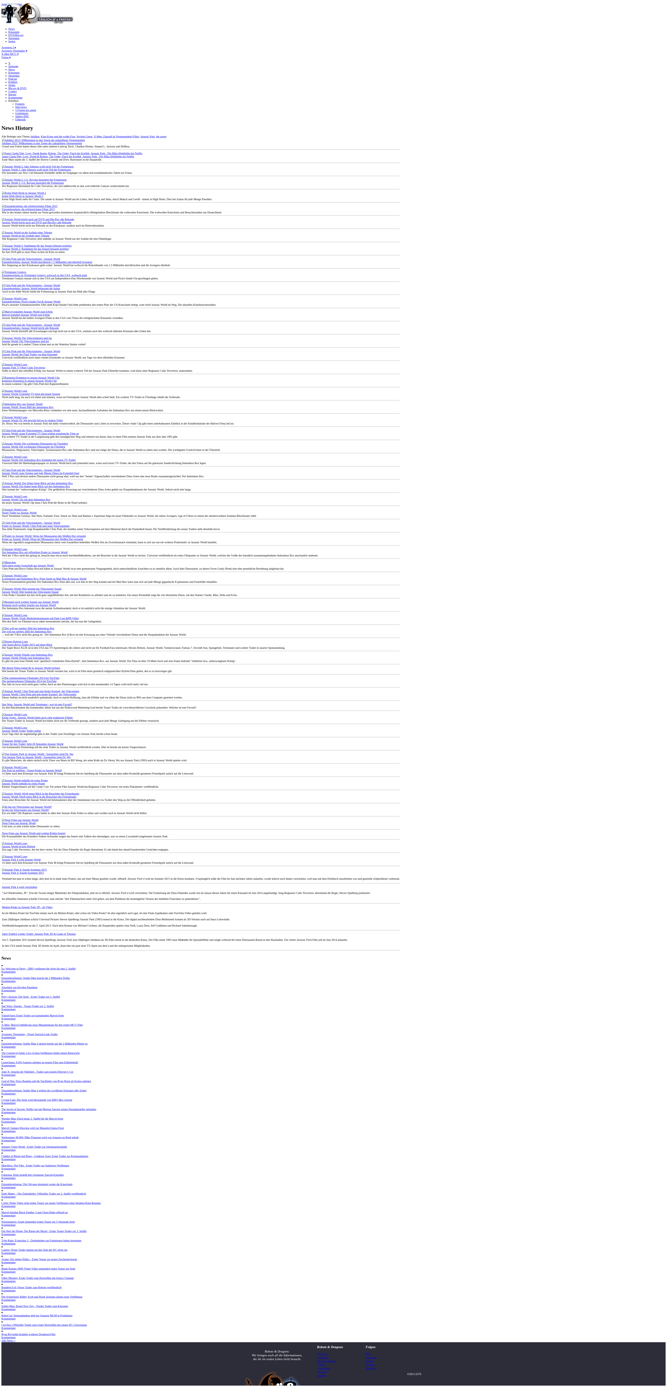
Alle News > (8, 1340)
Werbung (322, 1372)
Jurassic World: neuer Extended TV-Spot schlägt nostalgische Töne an (40, 433)
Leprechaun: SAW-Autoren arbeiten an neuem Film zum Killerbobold (39, 1062)
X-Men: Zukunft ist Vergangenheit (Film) (116, 136)
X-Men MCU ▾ (10, 54)
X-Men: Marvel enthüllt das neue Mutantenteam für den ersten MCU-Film (42, 1024)
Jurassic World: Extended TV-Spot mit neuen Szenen (31, 394)
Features (19, 103)
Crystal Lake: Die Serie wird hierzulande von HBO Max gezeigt (36, 1099)
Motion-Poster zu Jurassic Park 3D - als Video (27, 907)
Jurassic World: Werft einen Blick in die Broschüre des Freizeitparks (39, 796)
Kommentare (15, 97)
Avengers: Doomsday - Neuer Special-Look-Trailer (29, 1034)
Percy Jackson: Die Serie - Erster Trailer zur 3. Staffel (30, 996)
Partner (321, 1364)
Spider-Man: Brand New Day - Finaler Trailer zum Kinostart (34, 1306)
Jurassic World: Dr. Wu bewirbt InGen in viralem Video (32, 420)
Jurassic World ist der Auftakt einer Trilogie (25, 235)
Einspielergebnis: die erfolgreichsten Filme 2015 (28, 209)
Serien (11, 41)
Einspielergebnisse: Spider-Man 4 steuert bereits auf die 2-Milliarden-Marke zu (44, 1043)
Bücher (12, 94)
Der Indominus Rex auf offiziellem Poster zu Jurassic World (35, 552)
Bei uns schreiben (326, 1361)
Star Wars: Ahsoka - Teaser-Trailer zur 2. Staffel (27, 1006)
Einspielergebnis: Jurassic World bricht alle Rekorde (30, 328)
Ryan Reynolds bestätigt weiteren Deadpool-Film (28, 1334)
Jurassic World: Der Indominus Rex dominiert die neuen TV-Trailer (39, 460)
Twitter (369, 1361)
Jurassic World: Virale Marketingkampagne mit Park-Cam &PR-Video (40, 618)
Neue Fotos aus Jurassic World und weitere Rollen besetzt (33, 833)
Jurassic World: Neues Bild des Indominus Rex (27, 407)
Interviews (21, 107)
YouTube (370, 1368)
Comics (12, 91)
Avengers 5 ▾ (8, 47)
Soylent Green (84, 136)
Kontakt (321, 1375)
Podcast (12, 78)
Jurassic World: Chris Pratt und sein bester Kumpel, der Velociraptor (39, 694)
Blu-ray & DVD (17, 88)
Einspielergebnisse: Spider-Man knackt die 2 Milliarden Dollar (35, 978)
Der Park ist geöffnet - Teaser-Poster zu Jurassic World (32, 770)
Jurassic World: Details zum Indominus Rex (26, 657)
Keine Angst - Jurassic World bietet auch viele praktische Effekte (37, 717)
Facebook (371, 1357)
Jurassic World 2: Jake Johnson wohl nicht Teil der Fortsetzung (36, 169)
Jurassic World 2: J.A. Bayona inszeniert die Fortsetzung (33, 182)
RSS (368, 1353)
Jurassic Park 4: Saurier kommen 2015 (23, 872)
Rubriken (13, 100)
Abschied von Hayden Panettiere (19, 987)
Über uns (322, 1353)
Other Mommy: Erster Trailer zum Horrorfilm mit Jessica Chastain (37, 1278)
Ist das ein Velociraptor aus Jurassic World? (25, 810)
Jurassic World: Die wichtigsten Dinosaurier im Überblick (33, 446)
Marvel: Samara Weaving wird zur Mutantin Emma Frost (32, 1128)
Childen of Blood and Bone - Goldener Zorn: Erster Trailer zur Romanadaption (44, 1156)
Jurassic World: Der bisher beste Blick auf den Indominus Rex (36, 486)
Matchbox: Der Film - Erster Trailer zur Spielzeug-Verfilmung (35, 1165)
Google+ (371, 1364)
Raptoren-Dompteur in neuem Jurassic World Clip (29, 380)
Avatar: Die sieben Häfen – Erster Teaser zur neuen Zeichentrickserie (39, 1259)
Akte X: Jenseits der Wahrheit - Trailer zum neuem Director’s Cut (37, 1071)
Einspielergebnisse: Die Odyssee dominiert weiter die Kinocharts (36, 1184)
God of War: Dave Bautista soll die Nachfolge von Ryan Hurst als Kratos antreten (46, 1081)
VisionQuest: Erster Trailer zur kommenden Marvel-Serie (32, 1015)
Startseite (13, 66)
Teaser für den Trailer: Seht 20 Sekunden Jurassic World (32, 744)
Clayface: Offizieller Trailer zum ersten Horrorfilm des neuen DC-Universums (44, 1324)
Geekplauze (21, 113)
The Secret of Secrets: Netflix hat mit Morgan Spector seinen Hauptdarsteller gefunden (48, 1109)
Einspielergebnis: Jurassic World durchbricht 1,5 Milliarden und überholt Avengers (47, 262)
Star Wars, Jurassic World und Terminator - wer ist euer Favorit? (37, 704)
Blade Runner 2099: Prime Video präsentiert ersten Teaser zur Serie (38, 1268)
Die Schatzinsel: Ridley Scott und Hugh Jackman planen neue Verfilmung (41, 1296)
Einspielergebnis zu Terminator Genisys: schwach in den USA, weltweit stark (44, 275)
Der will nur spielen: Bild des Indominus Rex (27, 631)
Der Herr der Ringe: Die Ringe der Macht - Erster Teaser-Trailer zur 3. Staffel (44, 1231)
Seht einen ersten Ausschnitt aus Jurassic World (28, 565)
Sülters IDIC (22, 116)
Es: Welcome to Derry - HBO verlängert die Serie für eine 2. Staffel (38, 968)
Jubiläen (34, 136)
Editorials (20, 119)
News (11, 28)
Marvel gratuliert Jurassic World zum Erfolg (26, 314)
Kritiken (12, 82)
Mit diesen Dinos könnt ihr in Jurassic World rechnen (31, 668)
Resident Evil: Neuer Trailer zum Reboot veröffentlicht (31, 1287)
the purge (161, 136)
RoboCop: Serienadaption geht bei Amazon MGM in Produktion (36, 1315)
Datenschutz (324, 1368)
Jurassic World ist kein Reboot (18, 846)
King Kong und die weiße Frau (58, 136)
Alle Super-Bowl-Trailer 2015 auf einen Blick (27, 644)
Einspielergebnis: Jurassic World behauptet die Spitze (31, 288)
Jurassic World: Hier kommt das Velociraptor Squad (30, 591)
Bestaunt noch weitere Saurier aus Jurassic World (29, 605)
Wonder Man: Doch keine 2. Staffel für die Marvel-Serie (32, 1118)
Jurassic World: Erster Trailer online (21, 730)
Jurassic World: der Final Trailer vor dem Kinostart (29, 354)
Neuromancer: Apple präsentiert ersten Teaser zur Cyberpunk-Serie (38, 1221)
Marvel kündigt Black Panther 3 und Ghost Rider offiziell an (34, 1212)
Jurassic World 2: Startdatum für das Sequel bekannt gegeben (35, 248)
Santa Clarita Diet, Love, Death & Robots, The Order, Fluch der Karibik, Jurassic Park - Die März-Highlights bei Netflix (68, 156)
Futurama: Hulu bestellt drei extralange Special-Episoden (32, 1174)
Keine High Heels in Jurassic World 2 (22, 196)
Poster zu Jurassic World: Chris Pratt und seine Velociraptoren (35, 525)
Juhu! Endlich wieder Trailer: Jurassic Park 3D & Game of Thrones (39, 933)
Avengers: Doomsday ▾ (14, 50)
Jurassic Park (148, 136)
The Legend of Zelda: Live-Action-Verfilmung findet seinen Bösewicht (40, 1053)
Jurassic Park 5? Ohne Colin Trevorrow (23, 367)
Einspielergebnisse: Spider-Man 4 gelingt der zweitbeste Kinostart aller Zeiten (44, 1090)
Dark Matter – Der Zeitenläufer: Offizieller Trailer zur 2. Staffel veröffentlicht (43, 1193)
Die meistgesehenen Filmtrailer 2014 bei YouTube (29, 681)
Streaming (13, 38)
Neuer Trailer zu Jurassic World (19, 512)
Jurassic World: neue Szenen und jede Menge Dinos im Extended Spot (40, 473)
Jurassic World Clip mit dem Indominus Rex (26, 499)
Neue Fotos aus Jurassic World (19, 823)
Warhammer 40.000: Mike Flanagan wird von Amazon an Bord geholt (40, 1137)
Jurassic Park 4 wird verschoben (19, 887)
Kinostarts (13, 32)
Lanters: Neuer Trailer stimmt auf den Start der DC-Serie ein (34, 1249)
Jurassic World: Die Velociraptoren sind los (25, 341)
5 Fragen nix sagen (25, 110)
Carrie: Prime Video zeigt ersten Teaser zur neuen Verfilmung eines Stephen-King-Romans (51, 1203)
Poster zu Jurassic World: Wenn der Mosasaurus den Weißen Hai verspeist (42, 539)
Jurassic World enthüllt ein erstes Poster (23, 783)
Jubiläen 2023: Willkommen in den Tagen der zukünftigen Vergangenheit (42, 143)
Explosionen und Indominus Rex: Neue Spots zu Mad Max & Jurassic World (44, 578)
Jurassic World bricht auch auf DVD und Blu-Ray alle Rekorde (36, 222)
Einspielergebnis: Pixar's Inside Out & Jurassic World (31, 301)
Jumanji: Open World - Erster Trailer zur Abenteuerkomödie (34, 1146)
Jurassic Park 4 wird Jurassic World (21, 859)
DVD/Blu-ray (16, 35)
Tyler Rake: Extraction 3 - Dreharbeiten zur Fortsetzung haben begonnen (41, 1240)
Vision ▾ (6, 57)
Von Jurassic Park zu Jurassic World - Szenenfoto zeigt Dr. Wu (36, 757)
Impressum (323, 1357)
